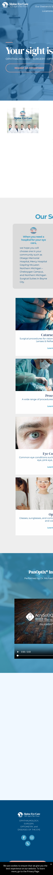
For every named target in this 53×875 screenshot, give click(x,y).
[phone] (27, 844)
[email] (31, 838)
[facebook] (23, 838)
